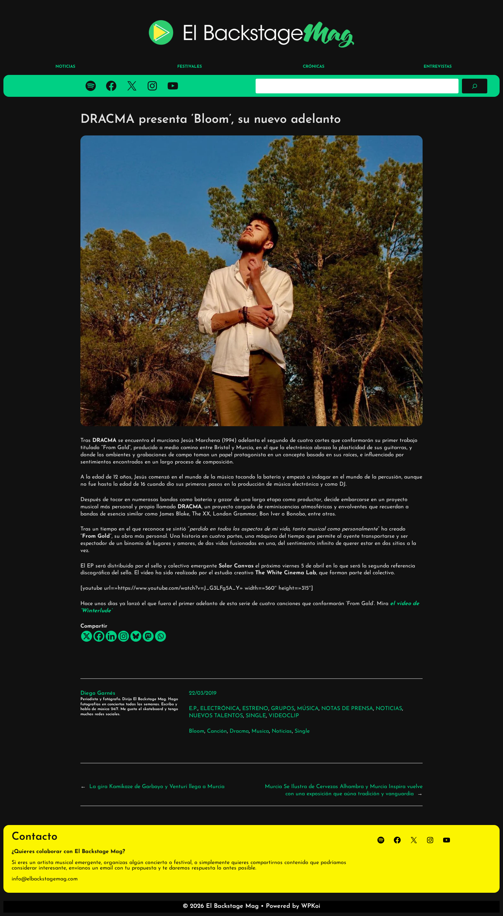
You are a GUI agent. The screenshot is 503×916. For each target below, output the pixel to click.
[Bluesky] (135, 636)
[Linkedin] (111, 636)
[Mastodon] (148, 636)
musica (260, 731)
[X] (86, 636)
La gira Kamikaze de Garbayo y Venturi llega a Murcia (156, 786)
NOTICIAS (389, 708)
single (302, 731)
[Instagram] (123, 636)
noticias (282, 731)
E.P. (193, 708)
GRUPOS (282, 708)
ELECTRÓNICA (220, 708)
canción (217, 731)
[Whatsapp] (160, 636)
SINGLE (256, 716)
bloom (196, 731)
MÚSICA (308, 708)
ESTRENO (255, 708)
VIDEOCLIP (284, 716)
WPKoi (310, 906)
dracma (239, 731)
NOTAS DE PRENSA (347, 708)
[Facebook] (98, 636)
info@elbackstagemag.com (45, 879)
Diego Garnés (97, 693)
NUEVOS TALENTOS (216, 716)
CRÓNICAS (313, 67)
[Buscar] (474, 86)
